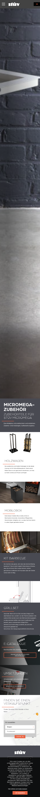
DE (37, 4)
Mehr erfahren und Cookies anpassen (17, 789)
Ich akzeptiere (20, 793)
